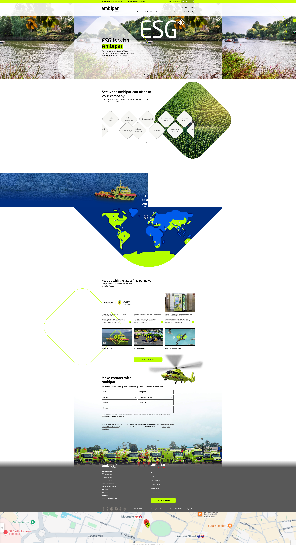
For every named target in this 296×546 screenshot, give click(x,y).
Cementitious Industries (137, 130)
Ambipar (139, 12)
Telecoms (147, 119)
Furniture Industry (175, 130)
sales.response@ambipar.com (109, 480)
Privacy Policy (105, 492)
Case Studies (184, 7)
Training (192, 7)
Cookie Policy (105, 495)
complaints (105, 429)
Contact (186, 12)
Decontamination (155, 488)
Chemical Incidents (155, 480)
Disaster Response (155, 484)
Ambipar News (177, 12)
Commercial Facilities (129, 119)
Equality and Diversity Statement (109, 498)
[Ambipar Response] (159, 467)
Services (158, 12)
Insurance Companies (156, 130)
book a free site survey (115, 62)
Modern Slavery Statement (108, 483)
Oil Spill (152, 476)
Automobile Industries (119, 130)
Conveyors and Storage (110, 119)
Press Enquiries (105, 489)
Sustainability (149, 12)
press (168, 427)
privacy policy (119, 416)
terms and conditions (133, 415)
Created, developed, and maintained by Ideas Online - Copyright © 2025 (148, 544)
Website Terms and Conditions (109, 486)
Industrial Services (155, 492)
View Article (130, 322)
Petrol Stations (166, 119)
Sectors (167, 12)
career (164, 427)
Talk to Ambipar (163, 500)
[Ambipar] (111, 9)
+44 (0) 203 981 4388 (107, 478)
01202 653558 (108, 474)
